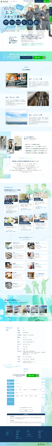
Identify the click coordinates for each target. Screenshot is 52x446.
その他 (40, 389)
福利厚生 (17, 436)
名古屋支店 (31, 395)
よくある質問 (29, 434)
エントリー (28, 432)
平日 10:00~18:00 (28, 2)
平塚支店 (36, 395)
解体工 (20, 389)
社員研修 (17, 432)
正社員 (17, 392)
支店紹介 (7, 434)
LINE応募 (47, 1)
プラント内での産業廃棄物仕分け (33, 389)
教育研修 (17, 434)
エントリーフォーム (39, 1)
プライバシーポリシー (30, 436)
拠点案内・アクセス (19, 438)
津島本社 (17, 395)
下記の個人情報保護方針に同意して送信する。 (26, 407)
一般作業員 (24, 389)
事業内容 (7, 432)
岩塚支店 (22, 395)
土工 (16, 389)
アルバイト (21, 392)
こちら (28, 40)
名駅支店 (26, 395)
